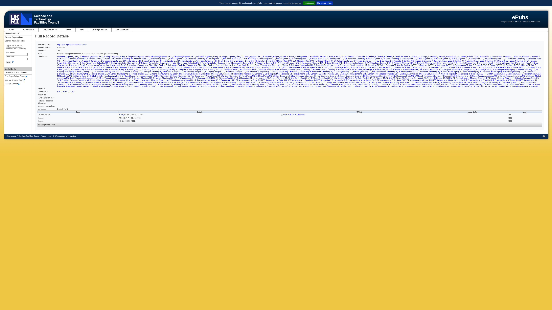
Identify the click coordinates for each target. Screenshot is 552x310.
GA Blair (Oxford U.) (472, 82)
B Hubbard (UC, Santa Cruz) (339, 87)
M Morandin (416, 85)
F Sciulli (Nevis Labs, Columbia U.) (123, 63)
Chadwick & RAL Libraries (16, 73)
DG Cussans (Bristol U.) (111, 61)
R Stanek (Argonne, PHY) (207, 57)
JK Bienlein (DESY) (409, 65)
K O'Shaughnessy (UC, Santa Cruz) (417, 87)
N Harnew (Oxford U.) (146, 85)
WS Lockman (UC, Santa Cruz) (388, 87)
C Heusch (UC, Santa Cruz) (314, 87)
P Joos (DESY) (203, 67)
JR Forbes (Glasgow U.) (235, 72)
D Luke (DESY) (385, 67)
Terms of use (46, 136)
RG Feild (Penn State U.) (517, 85)
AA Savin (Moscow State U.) (154, 80)
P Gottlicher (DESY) (79, 67)
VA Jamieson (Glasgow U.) (257, 72)
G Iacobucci (451, 57)
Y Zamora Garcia (94, 59)
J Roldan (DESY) (533, 67)
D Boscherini (313, 57)
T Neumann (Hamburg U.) (429, 72)
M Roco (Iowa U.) (64, 76)
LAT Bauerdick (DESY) (373, 65)
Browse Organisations (14, 37)
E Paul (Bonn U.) (476, 59)
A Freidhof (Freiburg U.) (525, 69)
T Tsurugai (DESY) (184, 69)
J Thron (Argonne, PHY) (252, 57)
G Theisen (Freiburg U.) (131, 72)
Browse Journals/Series (15, 41)
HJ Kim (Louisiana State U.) (375, 76)
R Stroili (444, 85)
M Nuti (389, 69)
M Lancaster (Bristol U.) (244, 61)
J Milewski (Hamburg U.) (513, 72)
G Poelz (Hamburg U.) (98, 74)
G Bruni (330, 57)
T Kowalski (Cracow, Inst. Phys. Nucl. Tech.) (145, 65)
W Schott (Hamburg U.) (118, 74)
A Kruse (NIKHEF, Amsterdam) (434, 80)
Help (82, 29)
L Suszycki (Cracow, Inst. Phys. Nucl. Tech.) (233, 65)
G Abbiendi (333, 85)
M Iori (121, 87)
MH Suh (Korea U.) (264, 76)
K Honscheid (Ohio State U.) (293, 82)
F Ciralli (396, 57)
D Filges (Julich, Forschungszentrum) (137, 76)
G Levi (470, 57)
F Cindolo (388, 57)
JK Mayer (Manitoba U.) (163, 78)
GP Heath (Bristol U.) (205, 61)
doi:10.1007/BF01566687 (294, 115)
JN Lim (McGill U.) (302, 78)
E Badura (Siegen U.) (519, 87)
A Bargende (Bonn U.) (121, 59)
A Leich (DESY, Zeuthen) (277, 69)
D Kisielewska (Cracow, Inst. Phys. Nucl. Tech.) (106, 65)
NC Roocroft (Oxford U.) (298, 85)
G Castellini (360, 57)
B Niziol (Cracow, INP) (334, 63)
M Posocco (427, 85)
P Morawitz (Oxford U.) (241, 85)
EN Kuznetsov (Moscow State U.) (127, 80)
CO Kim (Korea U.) (195, 76)
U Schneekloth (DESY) (80, 69)
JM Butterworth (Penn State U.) (469, 85)
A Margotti (507, 57)
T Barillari (406, 61)
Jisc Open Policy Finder (15, 76)
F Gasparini (394, 85)
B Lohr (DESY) (357, 67)
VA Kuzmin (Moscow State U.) (99, 80)
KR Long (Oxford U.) (182, 85)
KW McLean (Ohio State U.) (356, 82)
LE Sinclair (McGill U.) (382, 78)
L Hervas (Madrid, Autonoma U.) (511, 76)
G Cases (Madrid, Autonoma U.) (483, 76)
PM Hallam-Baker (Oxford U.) (124, 85)
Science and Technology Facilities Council (23, 136)
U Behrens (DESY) (392, 65)
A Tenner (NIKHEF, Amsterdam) (521, 80)
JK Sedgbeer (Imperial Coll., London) (391, 74)
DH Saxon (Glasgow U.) (299, 72)
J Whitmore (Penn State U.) (77, 87)
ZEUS (65, 92)
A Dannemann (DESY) (462, 65)
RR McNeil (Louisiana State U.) (401, 76)
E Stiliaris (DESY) (148, 69)
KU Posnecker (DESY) (500, 67)
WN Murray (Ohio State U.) (401, 82)
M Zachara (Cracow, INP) (380, 63)
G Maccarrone (496, 57)
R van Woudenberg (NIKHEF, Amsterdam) (218, 82)
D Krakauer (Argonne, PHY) (91, 57)
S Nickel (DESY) (469, 67)
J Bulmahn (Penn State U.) (494, 85)
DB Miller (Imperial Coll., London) (332, 74)
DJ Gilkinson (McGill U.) (226, 78)
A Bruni (323, 57)
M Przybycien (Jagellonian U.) (350, 65)
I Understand (309, 3)
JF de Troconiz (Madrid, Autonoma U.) (115, 78)
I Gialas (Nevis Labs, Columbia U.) (511, 61)
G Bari (283, 57)
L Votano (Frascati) (484, 69)
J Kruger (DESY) (314, 67)
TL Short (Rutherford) (244, 87)
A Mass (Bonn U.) (391, 59)
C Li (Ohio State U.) (315, 82)
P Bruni (337, 57)
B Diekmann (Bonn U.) (195, 59)
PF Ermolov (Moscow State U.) (499, 78)
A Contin (404, 57)
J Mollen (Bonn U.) (425, 59)
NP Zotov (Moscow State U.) (206, 80)
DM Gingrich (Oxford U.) (101, 85)
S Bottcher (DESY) (426, 65)
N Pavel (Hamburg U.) (78, 74)
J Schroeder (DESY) (99, 69)
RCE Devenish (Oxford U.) (79, 85)
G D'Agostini (104, 87)
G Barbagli (367, 69)
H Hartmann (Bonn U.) (266, 59)
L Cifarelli (379, 57)
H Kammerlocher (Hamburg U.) (385, 72)
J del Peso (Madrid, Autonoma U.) (84, 78)
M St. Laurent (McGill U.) (422, 78)
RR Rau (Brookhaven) (382, 61)
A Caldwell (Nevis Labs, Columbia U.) (480, 61)
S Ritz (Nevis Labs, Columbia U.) (94, 63)
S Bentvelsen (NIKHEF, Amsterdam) (234, 80)
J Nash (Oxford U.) (259, 85)
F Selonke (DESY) (132, 69)
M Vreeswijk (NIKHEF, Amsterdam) (128, 82)
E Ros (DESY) (63, 69)
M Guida (114, 87)
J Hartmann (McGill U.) (265, 78)
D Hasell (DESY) (155, 67)
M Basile (290, 57)
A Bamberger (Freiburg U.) (504, 69)
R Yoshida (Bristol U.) (362, 61)
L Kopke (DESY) (267, 67)
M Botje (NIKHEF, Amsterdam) (263, 80)
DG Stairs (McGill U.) (401, 78)
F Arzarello (267, 57)
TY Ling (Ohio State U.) (334, 82)
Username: (10, 52)
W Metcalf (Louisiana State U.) (427, 76)
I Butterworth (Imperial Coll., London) (246, 74)
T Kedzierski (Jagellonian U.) (301, 65)
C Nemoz (534, 57)
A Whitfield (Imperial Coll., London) (453, 74)
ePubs (520, 17)
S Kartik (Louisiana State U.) (350, 76)
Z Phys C (123, 115)
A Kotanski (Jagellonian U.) (325, 65)
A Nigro (152, 87)
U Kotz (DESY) (282, 67)
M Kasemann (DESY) (220, 67)
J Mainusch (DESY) (401, 67)
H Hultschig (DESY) (171, 67)
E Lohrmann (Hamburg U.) (491, 72)
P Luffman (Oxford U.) (201, 85)
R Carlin (353, 85)
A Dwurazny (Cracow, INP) (266, 63)
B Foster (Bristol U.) (168, 61)
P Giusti (441, 57)
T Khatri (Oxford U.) (165, 85)
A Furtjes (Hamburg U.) (469, 72)
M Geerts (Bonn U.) (231, 59)
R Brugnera (344, 85)
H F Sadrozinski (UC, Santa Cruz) (447, 87)
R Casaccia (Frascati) (428, 69)
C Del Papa (422, 57)
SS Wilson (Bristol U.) (343, 61)
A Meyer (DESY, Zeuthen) (299, 69)
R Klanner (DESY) (237, 67)
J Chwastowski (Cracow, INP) (241, 63)
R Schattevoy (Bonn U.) (494, 59)
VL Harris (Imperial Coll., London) (304, 74)
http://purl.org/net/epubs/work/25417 (72, 44)
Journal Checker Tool (14, 80)
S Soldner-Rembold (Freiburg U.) (106, 72)
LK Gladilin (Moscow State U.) (526, 78)
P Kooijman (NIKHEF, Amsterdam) (406, 80)
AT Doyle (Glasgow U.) (214, 72)
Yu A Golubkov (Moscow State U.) (71, 80)
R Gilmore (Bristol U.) (186, 61)
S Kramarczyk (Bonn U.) (354, 59)
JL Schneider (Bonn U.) (515, 59)
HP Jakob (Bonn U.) (335, 59)
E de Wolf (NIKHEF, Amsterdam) (186, 82)
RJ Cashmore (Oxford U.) (509, 82)
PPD (59, 92)
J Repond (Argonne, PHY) (161, 57)
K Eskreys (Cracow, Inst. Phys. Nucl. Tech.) (512, 63)
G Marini (135, 87)
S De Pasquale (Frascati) (449, 69)
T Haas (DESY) (111, 67)
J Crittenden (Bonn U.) (140, 59)
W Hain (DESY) (140, 67)
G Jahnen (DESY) (188, 67)
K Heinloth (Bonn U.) (300, 59)
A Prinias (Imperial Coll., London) (360, 74)
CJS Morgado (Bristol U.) (303, 61)
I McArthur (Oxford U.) (221, 85)
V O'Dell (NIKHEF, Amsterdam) (494, 80)
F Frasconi (432, 57)
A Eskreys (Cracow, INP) (288, 63)
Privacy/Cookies (100, 29)
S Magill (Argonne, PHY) (114, 57)
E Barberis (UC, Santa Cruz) (266, 87)
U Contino (94, 87)
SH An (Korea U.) (161, 76)
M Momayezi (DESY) (437, 67)
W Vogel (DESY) (200, 69)
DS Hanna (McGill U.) (246, 78)
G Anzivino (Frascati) (409, 69)
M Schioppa (416, 61)
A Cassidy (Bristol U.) (91, 61)
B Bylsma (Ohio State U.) (247, 82)
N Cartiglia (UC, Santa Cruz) (290, 87)
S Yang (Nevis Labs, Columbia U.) (214, 63)
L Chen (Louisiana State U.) (300, 76)
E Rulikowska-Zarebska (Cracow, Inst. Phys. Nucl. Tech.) (189, 65)
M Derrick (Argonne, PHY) (68, 57)
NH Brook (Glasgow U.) (172, 72)
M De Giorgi (373, 85)
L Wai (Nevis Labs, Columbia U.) (185, 63)
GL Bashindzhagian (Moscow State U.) (469, 78)
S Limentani (405, 85)
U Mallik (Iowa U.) (513, 74)
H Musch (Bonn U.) (460, 59)
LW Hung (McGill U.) (285, 78)
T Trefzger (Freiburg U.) (152, 72)
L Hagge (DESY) (126, 67)
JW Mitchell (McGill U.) (343, 78)
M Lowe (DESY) (371, 67)
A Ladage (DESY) (342, 67)
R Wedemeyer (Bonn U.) (71, 61)
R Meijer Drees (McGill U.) (322, 78)
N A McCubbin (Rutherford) (186, 87)
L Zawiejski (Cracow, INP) (403, 63)
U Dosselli (384, 85)
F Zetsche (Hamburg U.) (158, 74)
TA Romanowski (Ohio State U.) (426, 82)
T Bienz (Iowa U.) (476, 74)
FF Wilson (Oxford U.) (319, 85)
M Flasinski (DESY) (511, 65)
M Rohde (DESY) (518, 67)
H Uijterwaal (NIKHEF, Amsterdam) (97, 82)
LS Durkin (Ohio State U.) (270, 82)
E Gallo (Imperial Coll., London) (276, 74)
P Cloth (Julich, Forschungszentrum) (105, 76)
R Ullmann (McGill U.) (443, 78)
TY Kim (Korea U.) (212, 76)
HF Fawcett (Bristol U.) (148, 61)
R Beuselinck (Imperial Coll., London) (214, 74)
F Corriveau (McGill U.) (205, 78)
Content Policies (50, 29)
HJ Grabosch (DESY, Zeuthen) (253, 69)
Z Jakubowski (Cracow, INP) (311, 63)
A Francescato (379, 69)
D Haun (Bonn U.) (283, 59)
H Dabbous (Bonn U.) (159, 59)
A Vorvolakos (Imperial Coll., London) (422, 74)
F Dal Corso (362, 85)
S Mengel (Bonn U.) (408, 59)
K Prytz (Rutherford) (206, 87)
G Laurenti (462, 57)
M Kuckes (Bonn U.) (374, 59)
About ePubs (28, 29)
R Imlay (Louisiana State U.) (325, 76)
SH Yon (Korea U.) (280, 76)
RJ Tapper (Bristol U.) (324, 61)
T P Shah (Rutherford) (225, 87)
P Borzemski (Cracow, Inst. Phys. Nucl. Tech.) (473, 63)
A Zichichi (106, 59)
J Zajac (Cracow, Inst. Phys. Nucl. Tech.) (270, 65)
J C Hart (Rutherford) (164, 87)
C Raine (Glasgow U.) (279, 72)
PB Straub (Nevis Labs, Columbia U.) (154, 63)
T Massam (516, 57)
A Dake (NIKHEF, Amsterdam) (289, 80)
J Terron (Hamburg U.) (138, 74)
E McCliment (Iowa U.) (531, 74)
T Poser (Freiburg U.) (83, 72)
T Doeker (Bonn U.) (214, 59)
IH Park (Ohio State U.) (379, 82)
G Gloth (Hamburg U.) (343, 72)
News (68, 29)
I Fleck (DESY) (527, 65)
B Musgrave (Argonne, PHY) (138, 57)
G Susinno (426, 61)
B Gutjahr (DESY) (96, 67)
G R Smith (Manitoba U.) (184, 78)
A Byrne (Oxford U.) (489, 82)
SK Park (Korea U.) (247, 76)
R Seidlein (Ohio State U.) (452, 82)
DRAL (72, 92)
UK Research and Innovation (64, 136)
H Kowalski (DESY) (297, 67)
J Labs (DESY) (328, 67)
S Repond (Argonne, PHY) (184, 57)
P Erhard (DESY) (495, 65)
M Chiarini (370, 57)
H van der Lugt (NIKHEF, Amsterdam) (464, 80)
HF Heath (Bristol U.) (224, 61)
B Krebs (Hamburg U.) (408, 72)
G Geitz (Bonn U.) (248, 59)
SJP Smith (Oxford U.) (278, 85)
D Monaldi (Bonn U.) (442, 59)
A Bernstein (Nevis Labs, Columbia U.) (448, 61)
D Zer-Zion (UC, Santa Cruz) (497, 87)
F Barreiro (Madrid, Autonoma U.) (455, 76)
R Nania (525, 57)
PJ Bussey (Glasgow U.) (194, 72)
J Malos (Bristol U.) (284, 61)
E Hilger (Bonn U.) (317, 59)
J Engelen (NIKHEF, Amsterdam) (317, 80)
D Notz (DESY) (483, 67)
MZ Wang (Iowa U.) (81, 76)
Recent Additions (12, 33)
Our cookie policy (324, 3)
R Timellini (81, 59)
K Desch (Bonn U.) (177, 59)
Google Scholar (11, 84)
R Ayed (276, 57)
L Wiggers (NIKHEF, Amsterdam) (157, 82)
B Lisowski (484, 57)
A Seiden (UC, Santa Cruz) (473, 87)
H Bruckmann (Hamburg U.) (321, 72)
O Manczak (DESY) (419, 67)
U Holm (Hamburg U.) (362, 72)
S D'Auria (413, 57)
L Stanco (436, 85)
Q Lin (476, 57)
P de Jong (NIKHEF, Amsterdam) (346, 80)
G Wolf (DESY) (214, 69)
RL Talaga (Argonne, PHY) (230, 57)
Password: (10, 57)
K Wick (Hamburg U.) (450, 72)
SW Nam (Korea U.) (229, 76)
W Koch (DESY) (252, 67)
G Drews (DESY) (480, 65)
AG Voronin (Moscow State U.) (180, 80)
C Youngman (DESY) (230, 69)
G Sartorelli (71, 59)
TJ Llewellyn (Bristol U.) (265, 61)
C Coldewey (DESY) (443, 65)
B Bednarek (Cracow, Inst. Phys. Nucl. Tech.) (434, 63)
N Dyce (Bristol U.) (130, 61)
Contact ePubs (122, 29)
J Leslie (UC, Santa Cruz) (362, 87)
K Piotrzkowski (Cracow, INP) (356, 63)
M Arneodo (396, 61)
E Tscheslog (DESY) (166, 69)
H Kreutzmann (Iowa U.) (495, 74)
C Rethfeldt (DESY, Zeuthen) (323, 69)
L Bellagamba (301, 57)
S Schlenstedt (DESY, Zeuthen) (349, 69)
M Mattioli (144, 87)
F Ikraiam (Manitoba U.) (142, 78)
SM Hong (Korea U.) (178, 76)
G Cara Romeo (348, 57)
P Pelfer (396, 69)
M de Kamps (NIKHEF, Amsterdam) (376, 80)
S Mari (127, 87)
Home (11, 29)
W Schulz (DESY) (116, 69)
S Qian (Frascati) (468, 69)
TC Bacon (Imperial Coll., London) (184, 74)
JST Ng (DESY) (454, 67)
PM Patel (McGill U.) (363, 78)
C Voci (452, 85)
